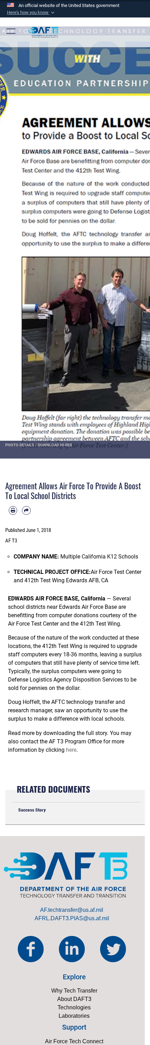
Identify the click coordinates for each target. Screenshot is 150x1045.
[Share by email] (26, 510)
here (71, 750)
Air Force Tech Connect (74, 1041)
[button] (31, 12)
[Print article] (13, 510)
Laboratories (74, 1016)
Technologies (74, 1007)
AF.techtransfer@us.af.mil (71, 910)
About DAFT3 (74, 999)
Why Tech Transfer (74, 991)
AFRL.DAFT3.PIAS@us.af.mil (72, 918)
